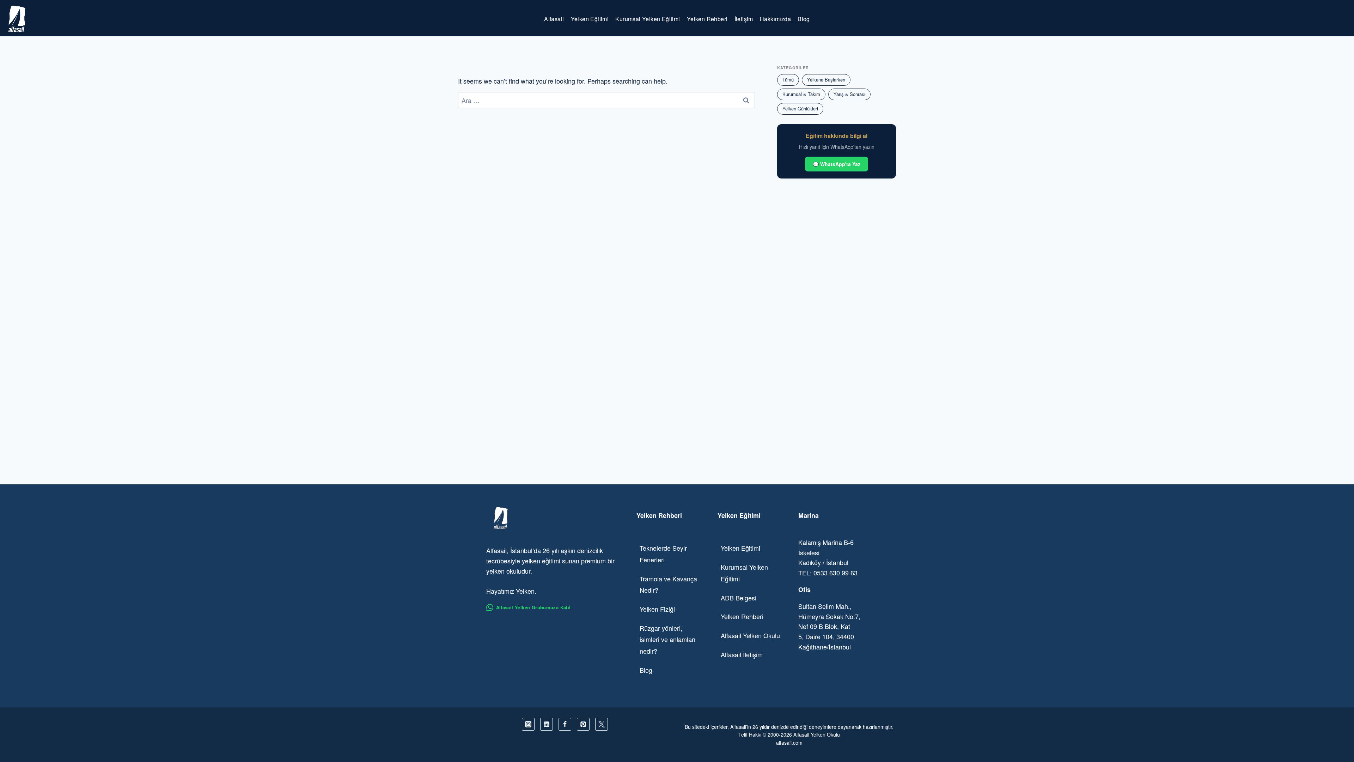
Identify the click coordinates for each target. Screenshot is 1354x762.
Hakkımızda (775, 19)
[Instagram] (528, 724)
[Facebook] (565, 724)
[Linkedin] (546, 724)
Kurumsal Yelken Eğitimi (647, 19)
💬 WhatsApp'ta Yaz (836, 164)
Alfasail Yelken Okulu (750, 635)
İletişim (743, 19)
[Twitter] (601, 724)
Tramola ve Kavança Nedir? (668, 584)
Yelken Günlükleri (800, 108)
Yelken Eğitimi (590, 19)
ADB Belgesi (738, 597)
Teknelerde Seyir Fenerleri (663, 553)
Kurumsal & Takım (801, 94)
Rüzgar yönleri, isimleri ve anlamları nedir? (667, 639)
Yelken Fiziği (657, 608)
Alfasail (554, 19)
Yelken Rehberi (707, 19)
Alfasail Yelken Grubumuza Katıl (533, 607)
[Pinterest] (583, 724)
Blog (804, 19)
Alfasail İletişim (742, 654)
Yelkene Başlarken (826, 79)
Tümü (788, 79)
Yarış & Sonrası (849, 94)
